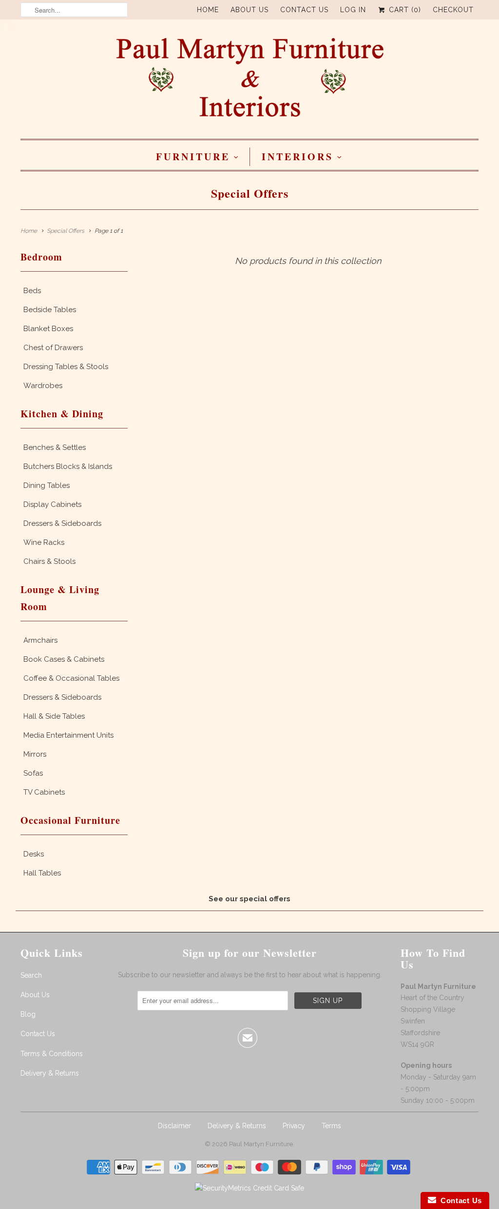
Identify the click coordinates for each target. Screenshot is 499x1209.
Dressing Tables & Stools (65, 366)
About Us (249, 10)
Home (208, 10)
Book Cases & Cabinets (63, 659)
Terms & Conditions (51, 1054)
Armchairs (40, 640)
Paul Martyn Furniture (261, 1144)
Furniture (193, 156)
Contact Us (304, 10)
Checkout (453, 10)
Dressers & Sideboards (62, 523)
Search (31, 975)
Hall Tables (42, 873)
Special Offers (249, 193)
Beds (32, 290)
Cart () (403, 10)
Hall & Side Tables (54, 716)
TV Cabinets (44, 792)
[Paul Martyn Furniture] (249, 81)
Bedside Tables (49, 309)
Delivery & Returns (49, 1073)
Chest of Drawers (53, 347)
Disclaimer (174, 1126)
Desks (33, 854)
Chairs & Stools (49, 561)
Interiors (297, 156)
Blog (28, 1014)
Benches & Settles (54, 447)
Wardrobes (42, 385)
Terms (331, 1126)
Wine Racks (43, 542)
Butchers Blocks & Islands (67, 466)
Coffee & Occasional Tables (71, 678)
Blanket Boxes (48, 328)
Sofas (33, 773)
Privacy (294, 1126)
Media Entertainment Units (68, 735)
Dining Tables (46, 485)
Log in (353, 10)
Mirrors (34, 754)
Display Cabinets (52, 504)
